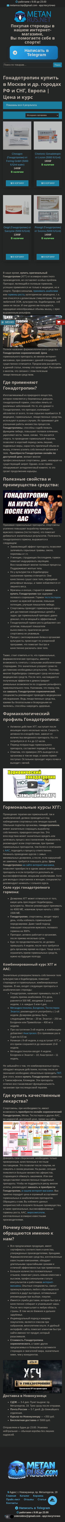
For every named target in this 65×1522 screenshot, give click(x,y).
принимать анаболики (45, 291)
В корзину (18, 183)
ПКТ (59, 1073)
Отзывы (29, 1499)
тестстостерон (53, 597)
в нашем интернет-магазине (37, 1190)
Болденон (38, 1008)
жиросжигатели (36, 1212)
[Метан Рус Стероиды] (32, 16)
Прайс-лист (13, 1499)
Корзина (38, 1496)
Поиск (57, 65)
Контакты (12, 1503)
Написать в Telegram (36, 52)
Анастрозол (29, 1033)
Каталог (24, 1496)
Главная (11, 1496)
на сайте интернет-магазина (38, 865)
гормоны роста (16, 294)
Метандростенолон (21, 1008)
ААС (7, 850)
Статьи (42, 1499)
